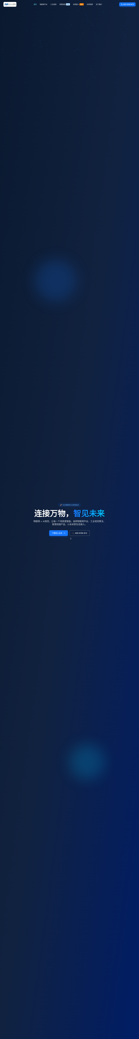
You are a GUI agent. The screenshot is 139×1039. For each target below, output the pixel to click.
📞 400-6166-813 (79, 533)
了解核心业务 (57, 533)
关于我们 (99, 4)
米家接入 (78, 4)
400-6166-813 (128, 4)
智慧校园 (64, 4)
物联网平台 (43, 4)
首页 (35, 4)
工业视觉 (53, 4)
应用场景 (90, 4)
